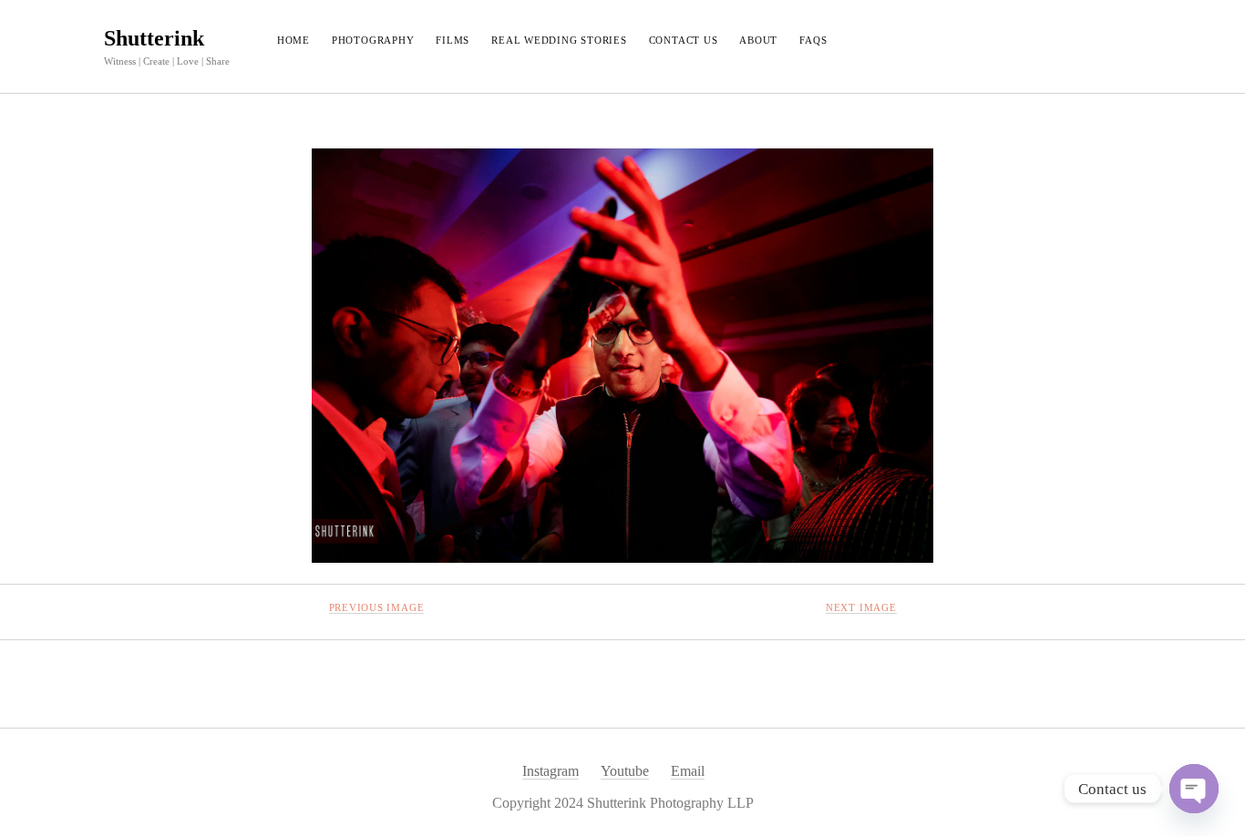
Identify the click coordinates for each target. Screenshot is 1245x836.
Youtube (625, 771)
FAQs (813, 40)
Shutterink (154, 38)
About (758, 40)
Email (688, 771)
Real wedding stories (558, 40)
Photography (373, 40)
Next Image (861, 607)
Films (452, 40)
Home (293, 40)
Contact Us (683, 40)
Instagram (550, 771)
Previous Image (377, 607)
